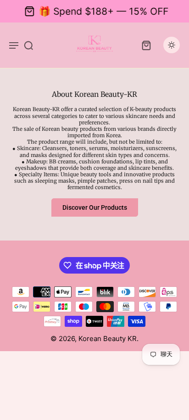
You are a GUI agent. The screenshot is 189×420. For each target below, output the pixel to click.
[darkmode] (171, 45)
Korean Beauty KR (107, 338)
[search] (28, 45)
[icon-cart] (146, 45)
